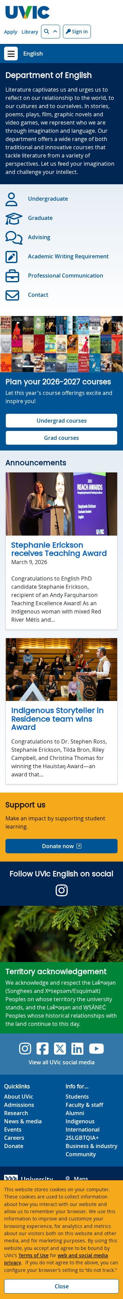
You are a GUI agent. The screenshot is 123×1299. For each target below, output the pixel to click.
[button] (50, 31)
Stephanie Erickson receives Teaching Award (59, 549)
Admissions (19, 1105)
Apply (10, 31)
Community (81, 1154)
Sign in (79, 31)
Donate (13, 1146)
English (33, 53)
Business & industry (92, 1146)
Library (30, 31)
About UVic (18, 1096)
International (82, 1129)
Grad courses (61, 438)
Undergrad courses (62, 420)
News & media (23, 1121)
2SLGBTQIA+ (82, 1138)
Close (62, 1286)
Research (16, 1113)
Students (77, 1096)
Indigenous (80, 1121)
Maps (81, 1179)
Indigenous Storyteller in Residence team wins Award (57, 719)
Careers (14, 1138)
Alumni (75, 1113)
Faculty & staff (84, 1105)
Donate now (58, 846)
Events (13, 1129)
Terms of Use (33, 1255)
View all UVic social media (62, 1062)
